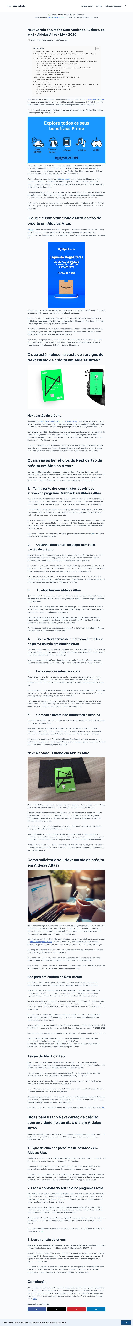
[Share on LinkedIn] (96, 1309)
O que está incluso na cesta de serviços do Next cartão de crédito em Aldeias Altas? (65, 54)
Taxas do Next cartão (42, 82)
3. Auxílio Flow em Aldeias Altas (49, 65)
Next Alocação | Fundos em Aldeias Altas (51, 75)
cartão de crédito (63, 179)
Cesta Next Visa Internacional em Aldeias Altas (58, 421)
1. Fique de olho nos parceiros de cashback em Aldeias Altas (57, 87)
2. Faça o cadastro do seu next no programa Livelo (54, 89)
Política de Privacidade (58, 1322)
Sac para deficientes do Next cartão (49, 79)
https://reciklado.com (55, 17)
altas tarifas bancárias (96, 99)
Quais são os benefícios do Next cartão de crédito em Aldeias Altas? (59, 59)
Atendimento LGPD (87, 6)
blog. (35, 1299)
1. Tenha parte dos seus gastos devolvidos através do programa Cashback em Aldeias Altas (67, 61)
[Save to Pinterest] (76, 1309)
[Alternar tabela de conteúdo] (96, 48)
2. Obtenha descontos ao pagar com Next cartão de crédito (58, 63)
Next (31, 230)
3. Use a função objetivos (46, 91)
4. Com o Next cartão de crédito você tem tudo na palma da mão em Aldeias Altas (65, 68)
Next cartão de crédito (45, 56)
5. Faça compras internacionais (49, 70)
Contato (99, 6)
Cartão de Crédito (62, 40)
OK (126, 1322)
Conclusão (38, 94)
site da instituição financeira (41, 942)
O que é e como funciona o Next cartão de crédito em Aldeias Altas (59, 51)
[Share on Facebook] (37, 1309)
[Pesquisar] (125, 6)
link (92, 534)
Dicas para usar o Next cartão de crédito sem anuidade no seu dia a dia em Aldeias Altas (67, 84)
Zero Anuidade (16, 6)
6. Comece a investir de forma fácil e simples (53, 72)
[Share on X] (56, 1309)
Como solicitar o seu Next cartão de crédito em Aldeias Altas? (57, 77)
